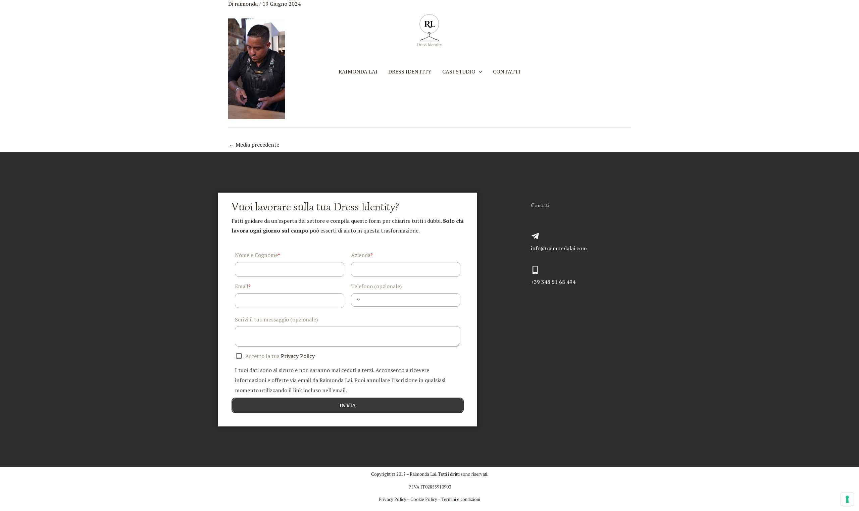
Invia (348, 405)
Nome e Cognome (257, 255)
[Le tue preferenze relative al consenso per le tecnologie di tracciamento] (847, 499)
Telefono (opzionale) (376, 286)
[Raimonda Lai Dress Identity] (429, 30)
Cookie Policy (423, 499)
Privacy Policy (298, 356)
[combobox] (358, 300)
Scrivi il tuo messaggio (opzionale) (276, 319)
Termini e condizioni (460, 499)
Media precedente (254, 144)
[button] (478, 71)
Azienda (362, 255)
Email (243, 286)
